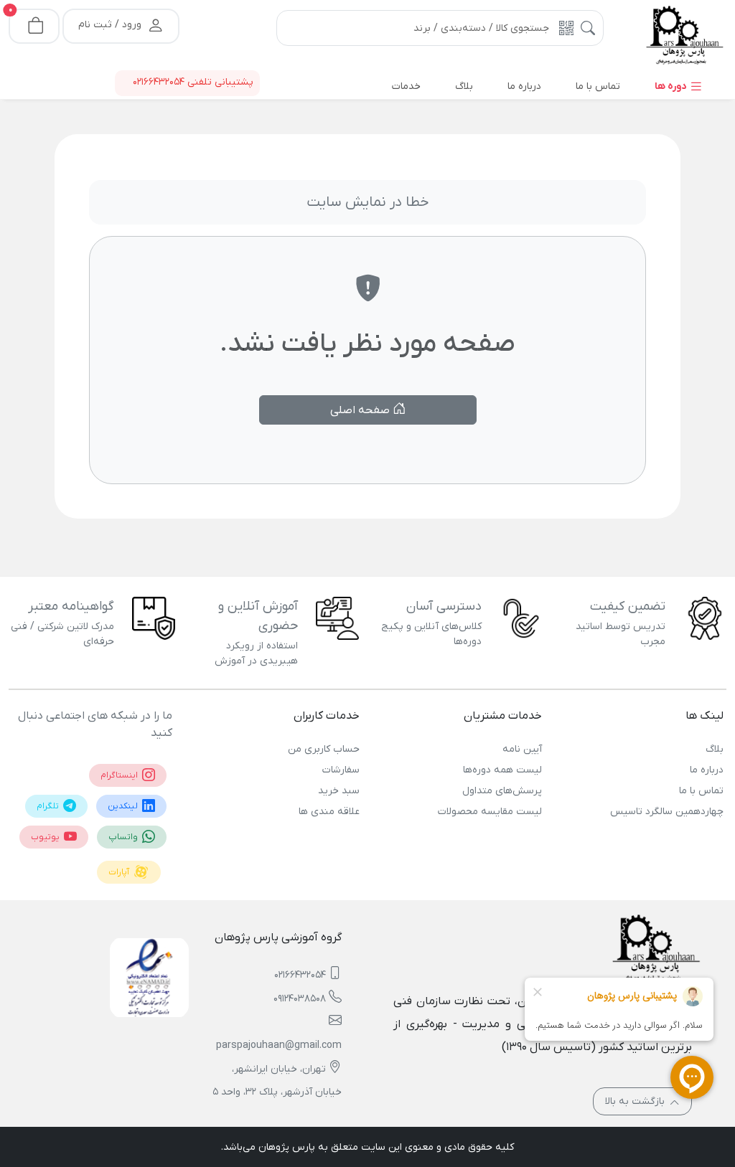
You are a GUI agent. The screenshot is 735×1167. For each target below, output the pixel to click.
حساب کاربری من (324, 749)
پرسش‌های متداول (501, 791)
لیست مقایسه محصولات (489, 811)
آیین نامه (521, 749)
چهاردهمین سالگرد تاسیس (667, 811)
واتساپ (124, 837)
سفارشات (341, 770)
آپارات (119, 872)
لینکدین (124, 806)
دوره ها (672, 86)
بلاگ (715, 749)
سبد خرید (339, 791)
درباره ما (707, 770)
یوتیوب (46, 837)
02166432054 (300, 975)
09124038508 (299, 999)
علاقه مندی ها (329, 811)
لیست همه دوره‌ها (502, 770)
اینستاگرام (120, 775)
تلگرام (49, 806)
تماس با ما (701, 791)
